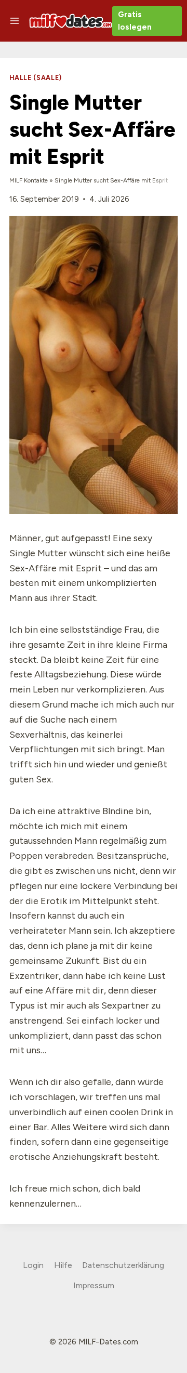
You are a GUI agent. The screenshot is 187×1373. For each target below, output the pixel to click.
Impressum (93, 1285)
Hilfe (63, 1265)
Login (33, 1265)
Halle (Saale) (35, 78)
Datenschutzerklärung (123, 1265)
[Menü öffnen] (14, 20)
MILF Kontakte (28, 180)
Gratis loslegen (135, 21)
